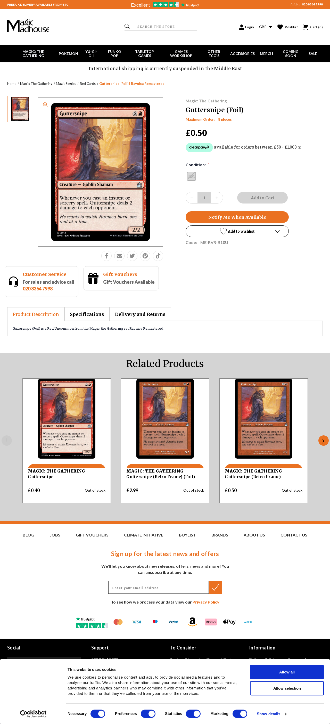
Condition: (197, 164)
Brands (219, 535)
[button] (237, 231)
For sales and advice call (48, 285)
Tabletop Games (144, 53)
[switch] (148, 714)
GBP (263, 27)
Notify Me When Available (237, 217)
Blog (28, 535)
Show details (268, 714)
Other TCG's (214, 53)
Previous (7, 440)
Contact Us (293, 535)
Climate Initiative (143, 535)
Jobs (55, 535)
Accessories (242, 53)
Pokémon (68, 53)
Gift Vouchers (120, 274)
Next (323, 440)
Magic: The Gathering (33, 53)
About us (254, 535)
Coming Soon (291, 53)
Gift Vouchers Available (129, 282)
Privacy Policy (206, 601)
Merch (266, 53)
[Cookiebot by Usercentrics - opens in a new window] (33, 714)
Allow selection (287, 688)
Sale (313, 53)
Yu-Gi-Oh (91, 53)
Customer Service (45, 274)
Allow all (287, 672)
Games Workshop (181, 53)
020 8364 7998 (312, 4)
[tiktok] (158, 256)
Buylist (187, 535)
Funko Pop (114, 53)
